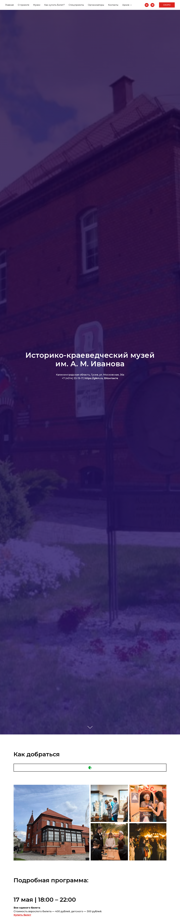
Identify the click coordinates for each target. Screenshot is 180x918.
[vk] (147, 5)
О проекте (23, 5)
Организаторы (96, 5)
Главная (9, 5)
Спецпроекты (76, 5)
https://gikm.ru (94, 378)
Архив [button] (126, 5)
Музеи (36, 5)
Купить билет (22, 915)
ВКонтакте (111, 378)
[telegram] (152, 5)
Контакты (113, 5)
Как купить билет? (54, 5)
